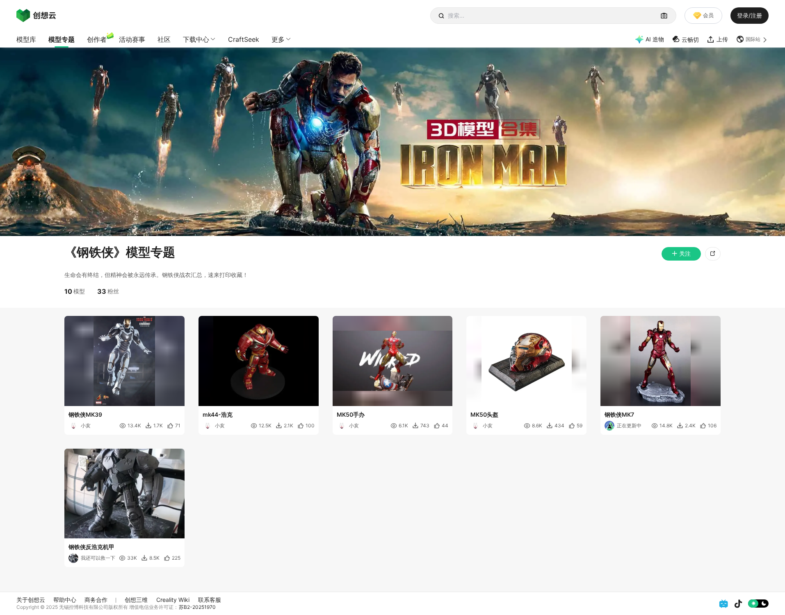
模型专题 (61, 39)
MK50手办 (351, 414)
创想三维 (136, 599)
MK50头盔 (484, 414)
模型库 (26, 39)
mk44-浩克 (218, 414)
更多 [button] (278, 39)
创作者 (97, 39)
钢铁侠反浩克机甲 (91, 546)
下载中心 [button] (196, 39)
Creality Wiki (172, 599)
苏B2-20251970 (197, 607)
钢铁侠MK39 (85, 414)
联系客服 (209, 599)
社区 (164, 39)
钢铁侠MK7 (619, 414)
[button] (752, 39)
